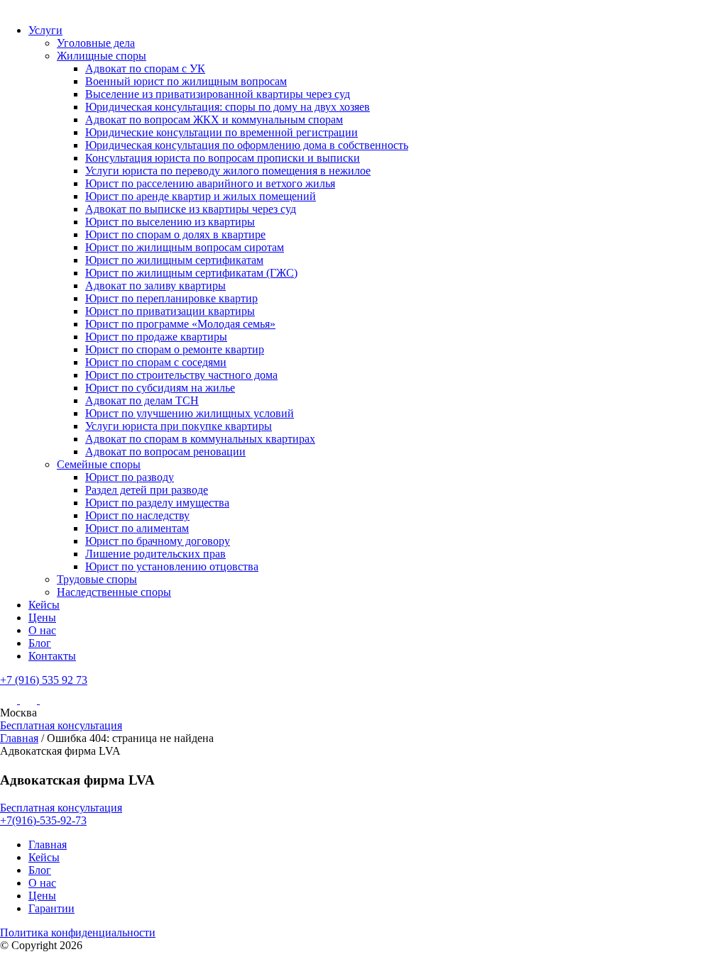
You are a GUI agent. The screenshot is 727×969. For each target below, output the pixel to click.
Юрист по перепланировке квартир (171, 298)
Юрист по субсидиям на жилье (160, 388)
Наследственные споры (114, 592)
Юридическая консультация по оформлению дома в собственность (246, 145)
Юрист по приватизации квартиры (170, 311)
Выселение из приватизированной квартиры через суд (217, 94)
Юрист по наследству (137, 515)
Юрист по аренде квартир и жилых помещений (200, 196)
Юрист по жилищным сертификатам (174, 260)
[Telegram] (10, 700)
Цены (42, 617)
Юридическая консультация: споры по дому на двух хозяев (227, 107)
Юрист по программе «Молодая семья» (180, 324)
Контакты (52, 656)
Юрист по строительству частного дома (181, 375)
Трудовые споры (97, 579)
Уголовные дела (96, 43)
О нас (42, 630)
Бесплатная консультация (61, 725)
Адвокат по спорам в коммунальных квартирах (200, 439)
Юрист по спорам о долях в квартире (175, 234)
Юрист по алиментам (137, 528)
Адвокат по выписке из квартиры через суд (190, 209)
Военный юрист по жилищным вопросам (186, 81)
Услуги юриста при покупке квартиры (178, 426)
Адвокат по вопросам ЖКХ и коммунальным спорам (214, 119)
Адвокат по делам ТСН (142, 400)
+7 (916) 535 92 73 (43, 680)
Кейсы (44, 605)
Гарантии (51, 908)
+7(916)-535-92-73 (43, 820)
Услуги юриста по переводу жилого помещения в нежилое (228, 171)
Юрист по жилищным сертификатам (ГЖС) (191, 273)
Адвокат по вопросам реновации (165, 451)
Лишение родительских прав (155, 554)
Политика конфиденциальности (77, 932)
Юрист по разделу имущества (157, 503)
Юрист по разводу (129, 477)
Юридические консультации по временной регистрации (221, 132)
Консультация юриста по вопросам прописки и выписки (222, 158)
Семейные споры (99, 464)
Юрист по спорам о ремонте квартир (174, 349)
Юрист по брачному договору (157, 541)
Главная (19, 738)
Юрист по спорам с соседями (155, 362)
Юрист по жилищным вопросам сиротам (184, 247)
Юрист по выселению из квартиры (170, 222)
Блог (39, 643)
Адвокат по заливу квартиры (155, 285)
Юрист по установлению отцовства (171, 566)
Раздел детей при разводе (146, 490)
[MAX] (30, 700)
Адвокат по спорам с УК (145, 68)
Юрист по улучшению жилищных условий (189, 413)
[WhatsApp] (48, 700)
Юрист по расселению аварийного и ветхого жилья (210, 183)
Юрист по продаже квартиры (156, 337)
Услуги (45, 30)
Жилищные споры (101, 56)
